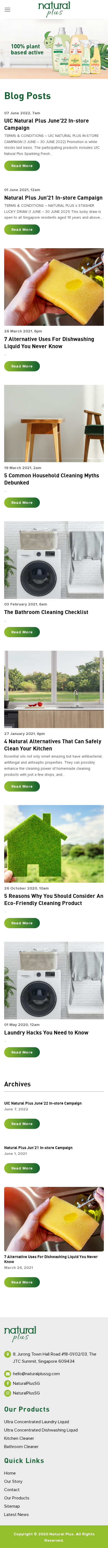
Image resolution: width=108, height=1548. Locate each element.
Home (10, 1473)
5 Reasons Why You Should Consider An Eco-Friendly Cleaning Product (53, 899)
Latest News (16, 1514)
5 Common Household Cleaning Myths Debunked (51, 479)
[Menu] (7, 9)
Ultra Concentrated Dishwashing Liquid (41, 1430)
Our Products (16, 1498)
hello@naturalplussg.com (36, 1374)
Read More (22, 165)
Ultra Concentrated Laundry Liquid (36, 1422)
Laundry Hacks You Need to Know (46, 1033)
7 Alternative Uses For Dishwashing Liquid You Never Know (49, 343)
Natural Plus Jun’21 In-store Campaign (53, 198)
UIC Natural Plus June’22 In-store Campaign (46, 124)
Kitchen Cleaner (19, 1438)
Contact (12, 1490)
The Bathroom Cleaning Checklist (46, 612)
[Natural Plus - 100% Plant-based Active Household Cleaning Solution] (54, 9)
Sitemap (12, 1506)
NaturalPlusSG (26, 1383)
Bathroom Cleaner (21, 1446)
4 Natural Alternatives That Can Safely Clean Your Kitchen (52, 745)
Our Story (13, 1481)
